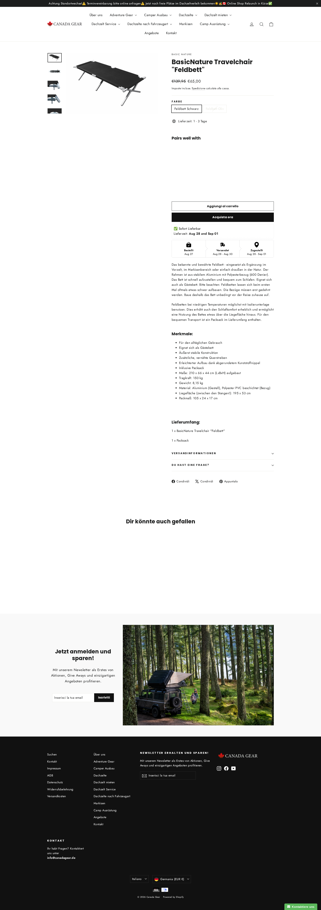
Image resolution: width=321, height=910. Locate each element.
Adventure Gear (122, 15)
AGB (50, 775)
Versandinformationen (194, 453)
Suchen (52, 754)
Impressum (54, 768)
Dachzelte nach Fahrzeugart (148, 24)
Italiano (137, 879)
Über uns (96, 15)
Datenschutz (55, 782)
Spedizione (198, 88)
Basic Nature (182, 54)
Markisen (185, 24)
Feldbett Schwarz (186, 108)
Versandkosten (56, 796)
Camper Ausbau (156, 15)
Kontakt (171, 33)
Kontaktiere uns (302, 906)
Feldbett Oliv (215, 108)
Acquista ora (222, 217)
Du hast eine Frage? (190, 465)
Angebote (152, 33)
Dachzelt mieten (217, 15)
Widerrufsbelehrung (60, 789)
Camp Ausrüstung (213, 24)
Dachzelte (186, 15)
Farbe (177, 101)
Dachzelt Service (104, 24)
